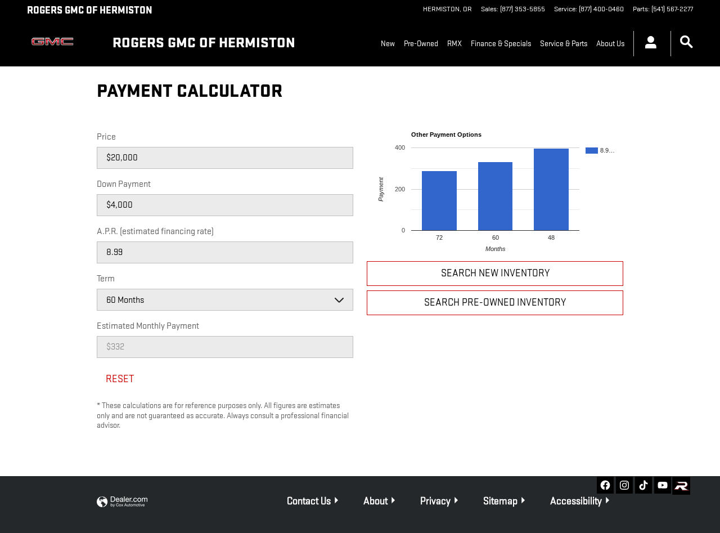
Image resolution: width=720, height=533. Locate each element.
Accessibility (576, 501)
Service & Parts (563, 43)
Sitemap (500, 501)
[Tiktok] (643, 485)
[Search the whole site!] (686, 42)
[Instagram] (624, 485)
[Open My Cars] (648, 44)
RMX (454, 43)
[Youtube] (662, 485)
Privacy (435, 501)
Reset (120, 379)
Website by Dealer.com (122, 502)
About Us (610, 43)
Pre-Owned (421, 43)
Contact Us (309, 501)
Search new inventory (495, 273)
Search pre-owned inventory (495, 302)
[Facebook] (605, 485)
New (388, 43)
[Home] (60, 44)
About (375, 501)
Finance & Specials (501, 43)
